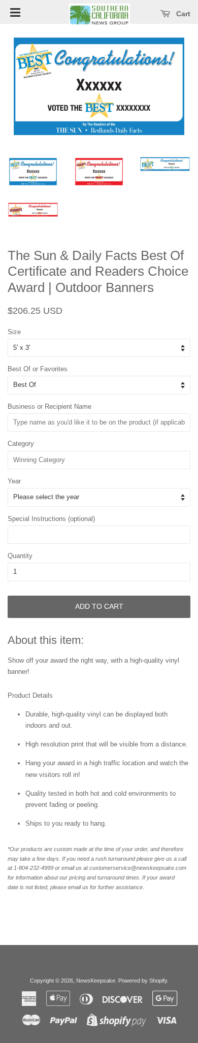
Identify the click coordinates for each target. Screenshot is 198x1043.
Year (14, 481)
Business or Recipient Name (49, 406)
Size (14, 332)
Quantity (20, 556)
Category (21, 443)
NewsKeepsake (95, 980)
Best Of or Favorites (38, 369)
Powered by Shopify (142, 980)
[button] (15, 12)
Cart (182, 14)
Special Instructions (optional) (51, 519)
